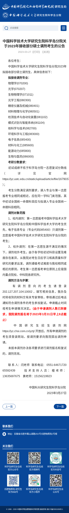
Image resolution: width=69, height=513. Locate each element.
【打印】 (36, 52)
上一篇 (9, 406)
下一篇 (60, 406)
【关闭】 (46, 52)
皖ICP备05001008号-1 (55, 509)
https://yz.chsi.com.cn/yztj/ (18, 331)
